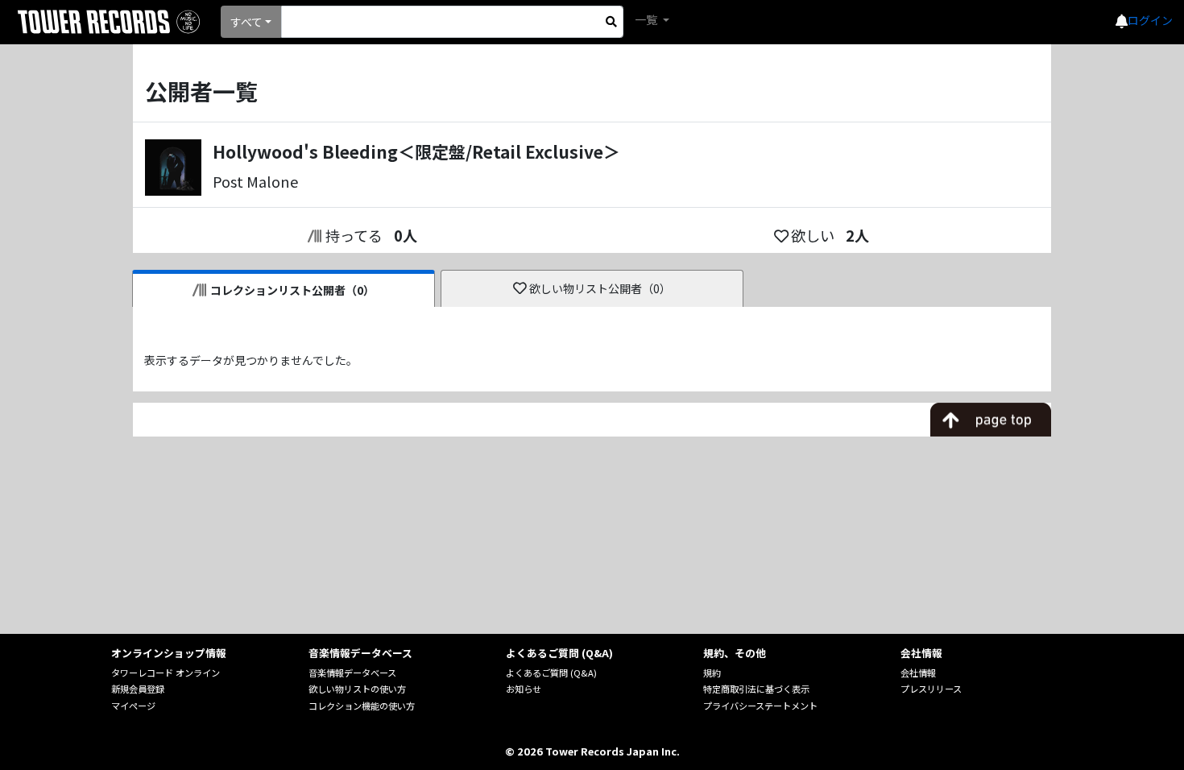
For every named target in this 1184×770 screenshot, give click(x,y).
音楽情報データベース (352, 672)
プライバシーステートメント (760, 705)
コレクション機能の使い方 (361, 705)
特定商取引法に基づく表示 (756, 688)
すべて (246, 22)
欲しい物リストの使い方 (357, 688)
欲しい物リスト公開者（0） (600, 288)
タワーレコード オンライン (165, 672)
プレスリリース (931, 688)
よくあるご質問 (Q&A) (551, 672)
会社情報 (918, 672)
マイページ (133, 705)
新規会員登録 (137, 688)
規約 (712, 672)
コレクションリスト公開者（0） (292, 290)
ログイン (1150, 20)
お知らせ (523, 688)
